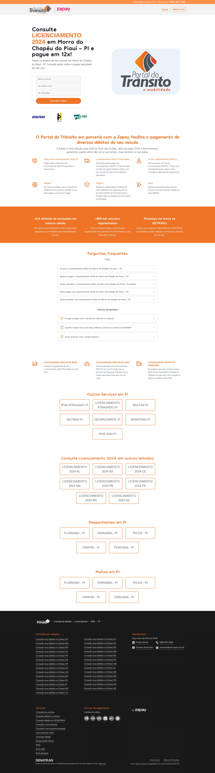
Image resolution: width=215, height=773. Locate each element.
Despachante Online (45, 741)
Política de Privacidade (171, 760)
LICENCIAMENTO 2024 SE (124, 498)
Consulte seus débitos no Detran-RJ (100, 639)
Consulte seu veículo (45, 712)
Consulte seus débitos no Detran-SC (52, 652)
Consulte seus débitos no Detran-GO (52, 672)
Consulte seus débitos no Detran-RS (100, 647)
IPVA (38, 745)
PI (99, 621)
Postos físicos (142, 642)
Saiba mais (102, 764)
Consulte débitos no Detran (48, 716)
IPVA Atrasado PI (74, 405)
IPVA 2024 (40, 749)
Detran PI (75, 419)
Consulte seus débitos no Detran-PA (52, 680)
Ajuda (165, 9)
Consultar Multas (43, 737)
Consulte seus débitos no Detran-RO (100, 684)
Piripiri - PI (91, 547)
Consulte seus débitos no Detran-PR (52, 647)
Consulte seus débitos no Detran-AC (52, 668)
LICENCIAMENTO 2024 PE (140, 483)
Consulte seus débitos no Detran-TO (52, 693)
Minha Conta (179, 9)
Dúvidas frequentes (144, 647)
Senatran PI (140, 419)
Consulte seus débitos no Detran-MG (52, 643)
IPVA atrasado (42, 753)
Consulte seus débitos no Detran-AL (100, 668)
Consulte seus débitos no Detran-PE (52, 656)
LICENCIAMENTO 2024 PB (107, 483)
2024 (93, 621)
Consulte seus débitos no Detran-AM (100, 664)
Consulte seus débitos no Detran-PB (100, 680)
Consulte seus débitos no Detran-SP (100, 643)
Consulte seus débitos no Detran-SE (100, 688)
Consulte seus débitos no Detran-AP (52, 664)
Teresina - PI (124, 547)
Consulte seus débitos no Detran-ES (100, 660)
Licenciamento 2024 (45, 733)
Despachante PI (107, 419)
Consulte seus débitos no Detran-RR (52, 689)
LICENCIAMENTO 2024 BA (107, 469)
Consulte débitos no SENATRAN (50, 720)
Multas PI (140, 405)
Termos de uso (155, 760)
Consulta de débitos (63, 621)
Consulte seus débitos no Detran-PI (51, 684)
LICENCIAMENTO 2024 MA (74, 483)
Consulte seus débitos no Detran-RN (100, 651)
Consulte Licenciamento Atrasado (51, 729)
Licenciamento (81, 621)
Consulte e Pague (58, 101)
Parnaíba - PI (107, 533)
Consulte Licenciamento (46, 724)
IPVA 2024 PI (107, 434)
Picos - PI (140, 533)
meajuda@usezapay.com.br (172, 647)
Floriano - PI (74, 533)
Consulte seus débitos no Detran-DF (52, 639)
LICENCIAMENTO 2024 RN (91, 498)
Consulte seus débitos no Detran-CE (52, 660)
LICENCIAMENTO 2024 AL (74, 469)
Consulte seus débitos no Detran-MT (52, 676)
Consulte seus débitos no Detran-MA (100, 672)
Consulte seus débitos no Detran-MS (100, 676)
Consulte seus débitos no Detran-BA (100, 656)
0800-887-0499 (166, 642)
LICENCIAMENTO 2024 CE (140, 469)
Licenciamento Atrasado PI (107, 405)
